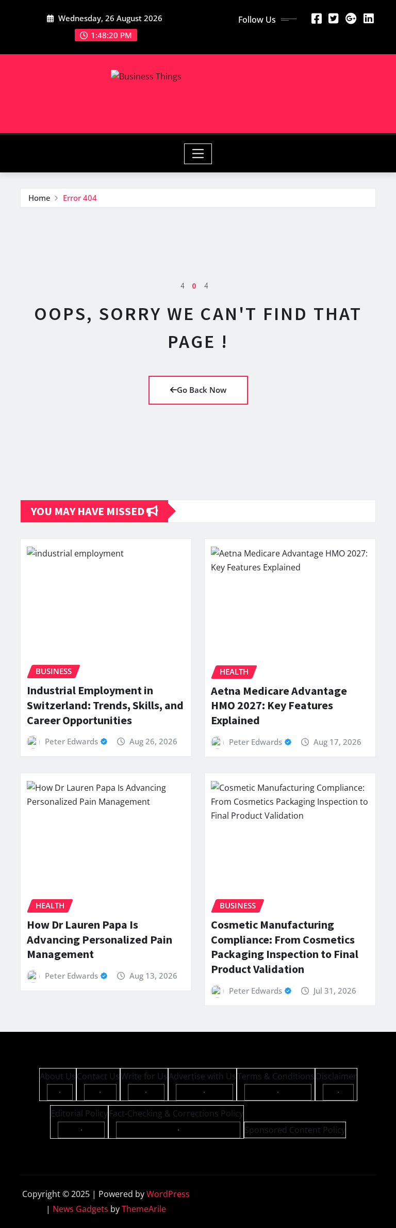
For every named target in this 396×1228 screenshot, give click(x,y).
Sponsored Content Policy (294, 1130)
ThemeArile (144, 1209)
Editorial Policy (79, 1113)
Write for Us (144, 1076)
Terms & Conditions (276, 1076)
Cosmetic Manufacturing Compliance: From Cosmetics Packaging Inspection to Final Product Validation (284, 946)
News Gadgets (80, 1209)
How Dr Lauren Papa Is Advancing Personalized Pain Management (99, 939)
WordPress (168, 1194)
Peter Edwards (71, 741)
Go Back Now (201, 390)
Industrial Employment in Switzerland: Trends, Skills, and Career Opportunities (105, 705)
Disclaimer (336, 1076)
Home (39, 198)
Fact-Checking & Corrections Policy (176, 1113)
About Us (58, 1076)
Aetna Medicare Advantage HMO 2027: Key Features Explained (279, 705)
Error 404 (80, 198)
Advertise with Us (202, 1076)
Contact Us (98, 1076)
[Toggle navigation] (198, 153)
